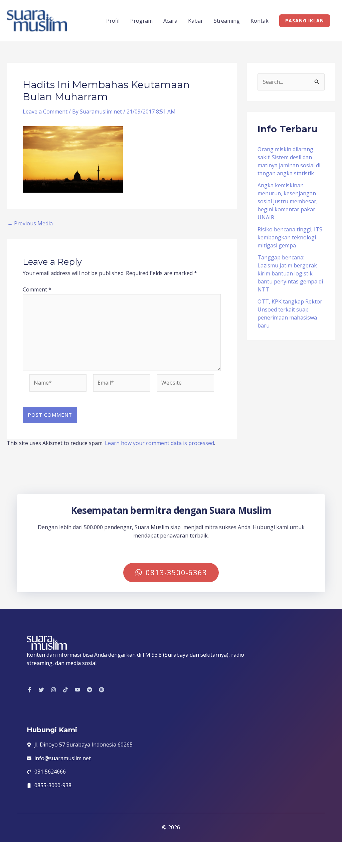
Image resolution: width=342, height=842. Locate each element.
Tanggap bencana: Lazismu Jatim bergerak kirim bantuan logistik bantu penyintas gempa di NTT (290, 273)
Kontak (259, 20)
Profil (113, 20)
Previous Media (30, 223)
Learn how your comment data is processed (159, 443)
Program (141, 20)
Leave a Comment (45, 111)
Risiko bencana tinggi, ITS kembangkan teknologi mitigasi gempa (290, 237)
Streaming (227, 20)
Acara (170, 20)
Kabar (195, 20)
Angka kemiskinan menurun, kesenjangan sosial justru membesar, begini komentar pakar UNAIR (288, 201)
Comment (37, 289)
